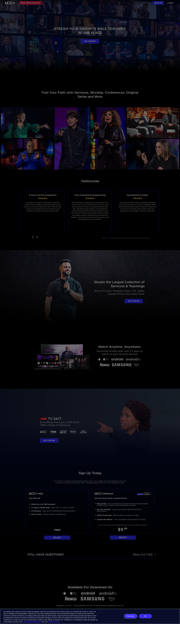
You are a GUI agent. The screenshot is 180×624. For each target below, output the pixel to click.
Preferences (130, 616)
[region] (90, 616)
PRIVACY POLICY (54, 622)
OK (145, 616)
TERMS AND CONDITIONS (32, 622)
